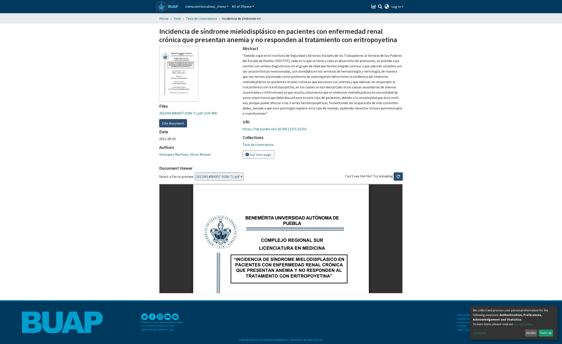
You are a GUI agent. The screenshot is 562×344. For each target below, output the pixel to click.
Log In (396, 6)
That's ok (546, 333)
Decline (531, 333)
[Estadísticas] (374, 6)
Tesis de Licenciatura (201, 18)
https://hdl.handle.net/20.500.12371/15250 (274, 129)
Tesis (177, 18)
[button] (387, 6)
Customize (480, 333)
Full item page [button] (260, 154)
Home (164, 18)
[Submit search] (380, 7)
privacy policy (523, 324)
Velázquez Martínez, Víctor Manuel (185, 154)
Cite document (173, 123)
